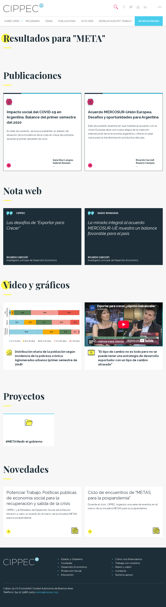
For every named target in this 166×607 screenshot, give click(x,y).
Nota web (87, 21)
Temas (49, 21)
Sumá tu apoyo (124, 574)
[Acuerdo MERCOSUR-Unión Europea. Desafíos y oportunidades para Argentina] (90, 165)
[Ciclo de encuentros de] (90, 532)
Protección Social (71, 570)
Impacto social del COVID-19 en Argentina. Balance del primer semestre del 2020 (41, 117)
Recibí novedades (148, 21)
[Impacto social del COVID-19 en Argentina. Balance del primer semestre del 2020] (9, 165)
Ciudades (66, 563)
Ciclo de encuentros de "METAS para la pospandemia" (119, 495)
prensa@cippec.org (46, 592)
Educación (67, 574)
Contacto (120, 570)
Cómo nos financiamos (128, 559)
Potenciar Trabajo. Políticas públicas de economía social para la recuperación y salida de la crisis (41, 498)
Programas (33, 21)
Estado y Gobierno (72, 559)
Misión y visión (123, 567)
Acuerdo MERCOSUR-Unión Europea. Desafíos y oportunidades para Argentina (123, 114)
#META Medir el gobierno (24, 441)
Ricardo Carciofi (17, 257)
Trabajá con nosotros (127, 563)
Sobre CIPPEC (12, 21)
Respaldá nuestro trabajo (115, 21)
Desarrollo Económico (74, 567)
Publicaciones (67, 21)
